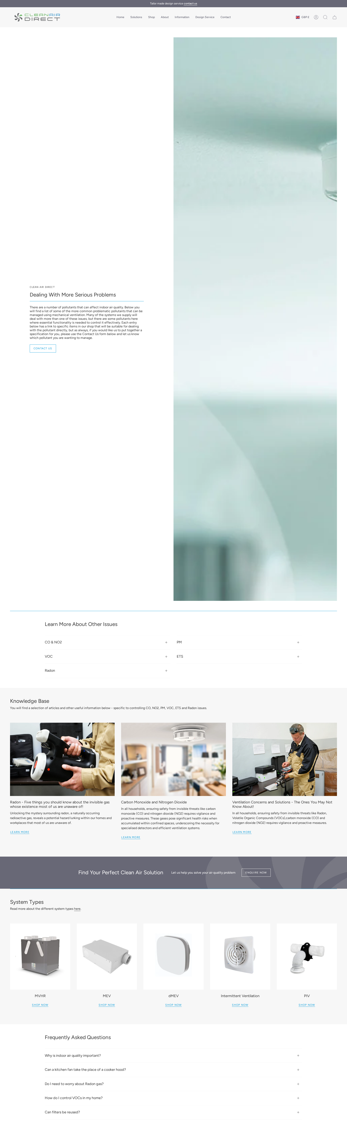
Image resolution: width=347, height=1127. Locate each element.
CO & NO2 (53, 642)
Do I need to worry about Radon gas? (74, 1084)
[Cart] (334, 17)
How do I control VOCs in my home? (74, 1098)
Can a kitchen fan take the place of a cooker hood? (85, 1069)
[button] (136, 17)
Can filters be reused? (62, 1112)
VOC (49, 656)
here (77, 909)
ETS (180, 656)
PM (179, 642)
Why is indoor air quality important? (73, 1055)
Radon (50, 670)
